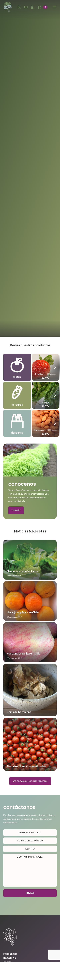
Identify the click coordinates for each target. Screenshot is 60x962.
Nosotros (9, 958)
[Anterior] (55, 367)
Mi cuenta (32, 7)
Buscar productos (19, 7)
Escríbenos (26, 7)
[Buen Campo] (7, 7)
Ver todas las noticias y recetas (30, 781)
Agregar (45, 366)
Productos (10, 954)
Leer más (16, 510)
